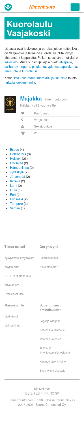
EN (32, 393)
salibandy (11, 66)
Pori (13, 194)
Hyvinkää (16, 163)
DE (27, 393)
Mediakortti (11, 316)
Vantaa (15, 208)
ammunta (11, 71)
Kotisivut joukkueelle (52, 330)
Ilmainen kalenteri (50, 339)
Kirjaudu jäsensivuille (53, 361)
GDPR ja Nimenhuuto (17, 276)
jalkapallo (65, 62)
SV (57, 393)
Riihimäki (16, 199)
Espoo (14, 149)
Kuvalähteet (11, 285)
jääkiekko (11, 62)
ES (38, 393)
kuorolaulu (29, 71)
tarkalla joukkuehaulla (19, 82)
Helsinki (15, 158)
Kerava (15, 181)
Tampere (16, 203)
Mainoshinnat (12, 325)
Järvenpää (17, 176)
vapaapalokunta (65, 66)
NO (52, 393)
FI (42, 393)
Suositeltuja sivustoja (52, 370)
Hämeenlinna (19, 167)
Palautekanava (49, 258)
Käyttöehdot (11, 267)
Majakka (31, 98)
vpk (50, 66)
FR (46, 393)
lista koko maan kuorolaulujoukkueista (40, 77)
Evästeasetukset (14, 294)
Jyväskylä (17, 172)
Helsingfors (18, 154)
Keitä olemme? (49, 267)
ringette (24, 66)
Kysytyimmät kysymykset (19, 258)
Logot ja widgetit (50, 321)
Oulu (13, 190)
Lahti (13, 185)
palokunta (39, 66)
